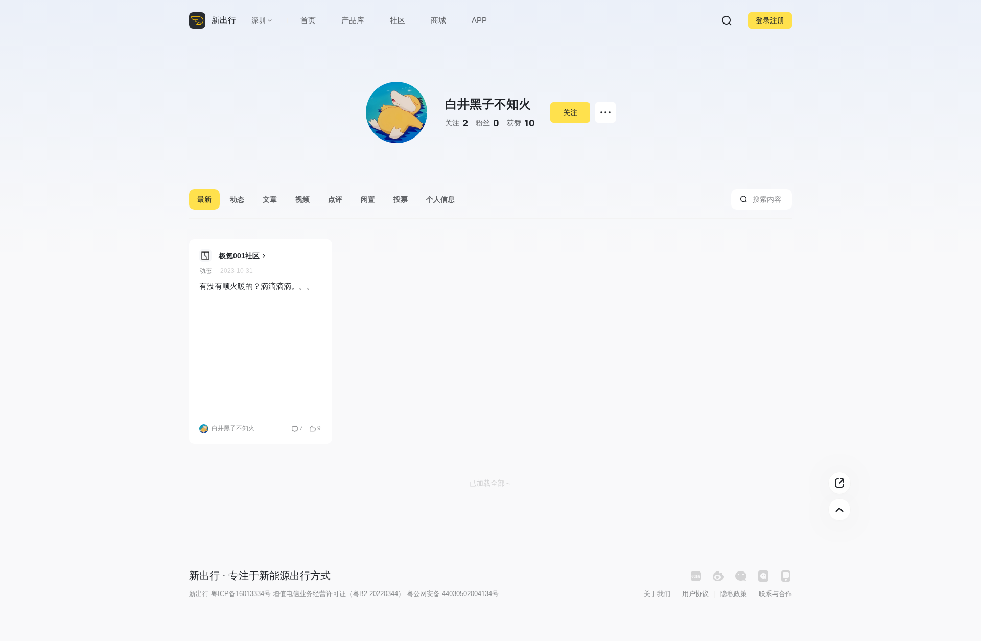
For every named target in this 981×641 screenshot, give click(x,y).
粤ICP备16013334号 (241, 594)
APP (479, 20)
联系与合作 (775, 594)
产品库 (352, 20)
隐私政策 (733, 594)
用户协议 (695, 594)
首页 (308, 20)
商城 (438, 20)
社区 (397, 20)
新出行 (224, 20)
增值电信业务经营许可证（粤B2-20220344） (339, 594)
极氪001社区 (239, 255)
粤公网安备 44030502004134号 (453, 594)
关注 (570, 112)
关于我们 (657, 594)
